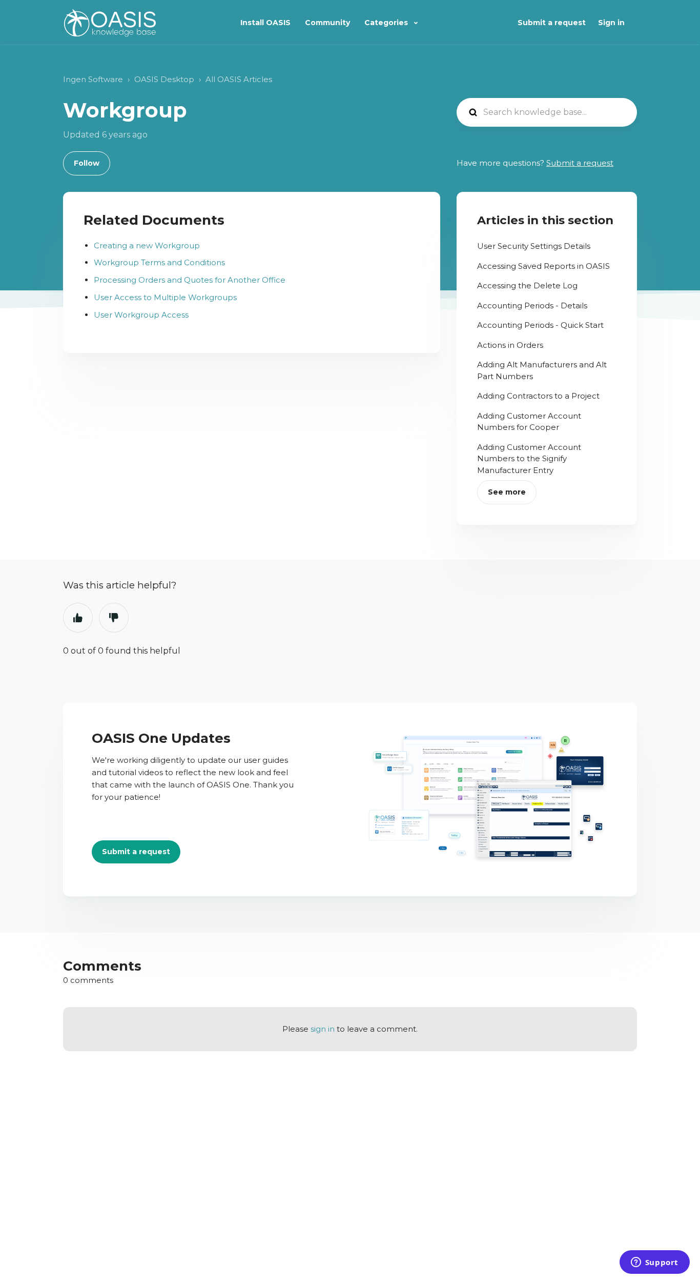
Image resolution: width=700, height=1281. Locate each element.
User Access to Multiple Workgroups (165, 297)
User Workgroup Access (141, 315)
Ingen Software (93, 79)
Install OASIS (265, 22)
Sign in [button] (611, 22)
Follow (86, 163)
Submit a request (552, 22)
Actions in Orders (510, 345)
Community (327, 22)
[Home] (110, 23)
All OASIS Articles (238, 79)
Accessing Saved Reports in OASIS (543, 266)
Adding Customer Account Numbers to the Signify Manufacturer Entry (529, 458)
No (114, 618)
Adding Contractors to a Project (538, 396)
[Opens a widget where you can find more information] (654, 1263)
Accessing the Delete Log (527, 285)
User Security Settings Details (533, 246)
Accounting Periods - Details (532, 305)
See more (507, 492)
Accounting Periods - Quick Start (540, 325)
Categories (387, 22)
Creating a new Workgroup (147, 245)
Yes (78, 618)
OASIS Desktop (164, 79)
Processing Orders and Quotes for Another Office (189, 280)
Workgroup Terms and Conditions (159, 262)
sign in (323, 1029)
